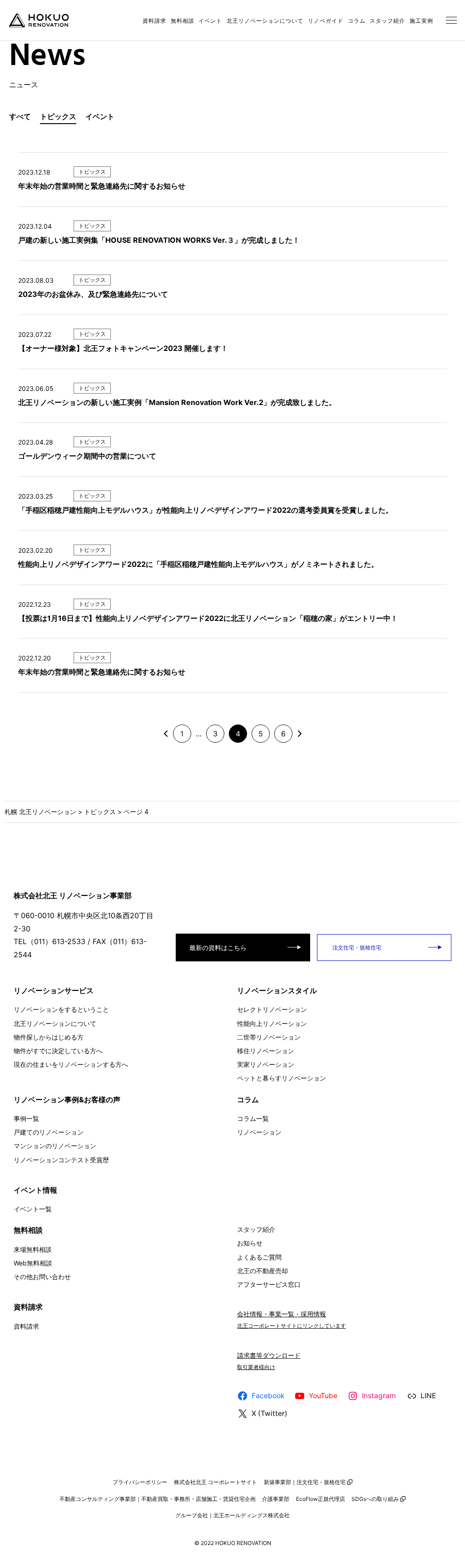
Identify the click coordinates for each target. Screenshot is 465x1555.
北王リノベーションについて (265, 20)
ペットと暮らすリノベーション (281, 1078)
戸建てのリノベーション (49, 1132)
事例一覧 (26, 1118)
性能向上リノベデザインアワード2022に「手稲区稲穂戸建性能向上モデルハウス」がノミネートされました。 (198, 564)
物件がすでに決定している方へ (58, 1051)
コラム (357, 20)
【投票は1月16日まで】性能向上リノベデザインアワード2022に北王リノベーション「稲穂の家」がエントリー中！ (208, 618)
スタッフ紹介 (387, 20)
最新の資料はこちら (218, 947)
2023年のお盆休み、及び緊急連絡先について (93, 294)
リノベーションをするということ (61, 1009)
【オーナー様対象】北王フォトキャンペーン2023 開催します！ (123, 348)
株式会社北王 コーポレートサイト (215, 1482)
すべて (20, 116)
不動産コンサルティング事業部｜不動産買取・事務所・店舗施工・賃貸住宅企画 (157, 1498)
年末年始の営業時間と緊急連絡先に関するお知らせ (101, 185)
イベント (210, 20)
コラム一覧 (253, 1118)
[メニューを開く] (451, 20)
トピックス (58, 116)
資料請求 (154, 20)
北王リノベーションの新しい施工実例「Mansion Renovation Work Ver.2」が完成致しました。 (177, 402)
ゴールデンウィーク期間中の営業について (87, 455)
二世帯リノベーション (269, 1037)
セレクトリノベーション (272, 1009)
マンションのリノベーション (55, 1146)
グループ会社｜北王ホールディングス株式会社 (232, 1515)
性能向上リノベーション (272, 1023)
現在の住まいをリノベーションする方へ (71, 1064)
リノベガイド (325, 20)
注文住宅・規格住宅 (356, 947)
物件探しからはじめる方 (49, 1037)
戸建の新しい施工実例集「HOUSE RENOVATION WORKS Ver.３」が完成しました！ (159, 240)
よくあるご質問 (259, 1257)
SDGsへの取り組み (375, 1498)
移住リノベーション (265, 1051)
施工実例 (421, 20)
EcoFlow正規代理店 (320, 1498)
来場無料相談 (33, 1249)
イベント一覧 (33, 1209)
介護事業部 (275, 1498)
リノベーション (259, 1132)
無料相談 (182, 20)
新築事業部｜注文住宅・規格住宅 (305, 1482)
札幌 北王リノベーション (40, 811)
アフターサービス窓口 (269, 1284)
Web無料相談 (33, 1263)
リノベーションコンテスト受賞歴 (61, 1160)
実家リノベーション (265, 1064)
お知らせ (249, 1243)
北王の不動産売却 (262, 1271)
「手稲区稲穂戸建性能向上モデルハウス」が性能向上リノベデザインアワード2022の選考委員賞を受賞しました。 (205, 510)
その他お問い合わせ (42, 1276)
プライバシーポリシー (140, 1482)
